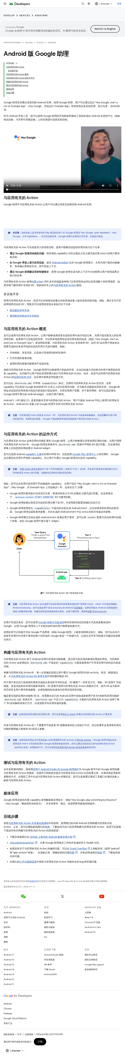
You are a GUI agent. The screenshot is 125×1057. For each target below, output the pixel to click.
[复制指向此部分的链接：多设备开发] (22, 294)
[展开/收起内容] (16, 63)
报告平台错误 (91, 954)
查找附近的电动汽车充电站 (24, 315)
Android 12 (9, 979)
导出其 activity (84, 740)
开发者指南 (49, 959)
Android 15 (9, 964)
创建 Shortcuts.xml (97, 611)
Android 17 (9, 954)
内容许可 (33, 881)
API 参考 (48, 964)
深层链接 (78, 607)
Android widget (60, 262)
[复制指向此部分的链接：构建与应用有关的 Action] (48, 652)
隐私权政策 (49, 932)
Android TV (90, 932)
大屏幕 (88, 912)
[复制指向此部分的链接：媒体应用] (21, 793)
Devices (25, 15)
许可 (19, 1034)
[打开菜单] (5, 3)
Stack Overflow (78, 848)
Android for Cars (93, 927)
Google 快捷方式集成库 (51, 622)
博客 (6, 937)
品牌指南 (29, 1034)
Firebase (8, 1013)
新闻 (6, 932)
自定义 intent (69, 714)
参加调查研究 (91, 969)
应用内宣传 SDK (22, 377)
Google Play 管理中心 (84, 454)
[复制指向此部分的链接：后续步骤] (21, 817)
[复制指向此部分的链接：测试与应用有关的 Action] (48, 763)
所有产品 (8, 1023)
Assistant (41, 15)
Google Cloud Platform (15, 1018)
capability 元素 (33, 454)
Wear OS (89, 917)
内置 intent (37, 281)
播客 (6, 942)
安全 (6, 922)
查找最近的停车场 (19, 310)
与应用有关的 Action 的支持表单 (71, 747)
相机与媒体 (49, 927)
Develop (9, 15)
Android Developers (12, 42)
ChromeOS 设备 (92, 922)
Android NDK (50, 974)
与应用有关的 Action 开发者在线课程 (29, 823)
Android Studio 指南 (53, 954)
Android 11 (9, 984)
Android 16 (9, 959)
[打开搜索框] (83, 4)
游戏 (46, 912)
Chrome (7, 1008)
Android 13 (9, 974)
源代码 (7, 927)
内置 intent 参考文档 (30, 469)
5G (45, 937)
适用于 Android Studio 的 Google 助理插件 (56, 769)
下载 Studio (49, 969)
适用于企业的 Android (14, 917)
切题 (72, 852)
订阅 (40, 1041)
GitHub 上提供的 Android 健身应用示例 (51, 837)
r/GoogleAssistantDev (22, 842)
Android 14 (9, 969)
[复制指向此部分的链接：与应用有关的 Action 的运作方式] (60, 434)
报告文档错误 (91, 959)
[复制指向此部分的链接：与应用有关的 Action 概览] (49, 329)
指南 (47, 826)
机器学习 (48, 917)
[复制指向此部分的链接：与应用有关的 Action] (41, 198)
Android (8, 912)
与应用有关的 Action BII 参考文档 (29, 676)
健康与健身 (49, 922)
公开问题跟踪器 (28, 861)
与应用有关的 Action (65, 285)
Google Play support (94, 964)
